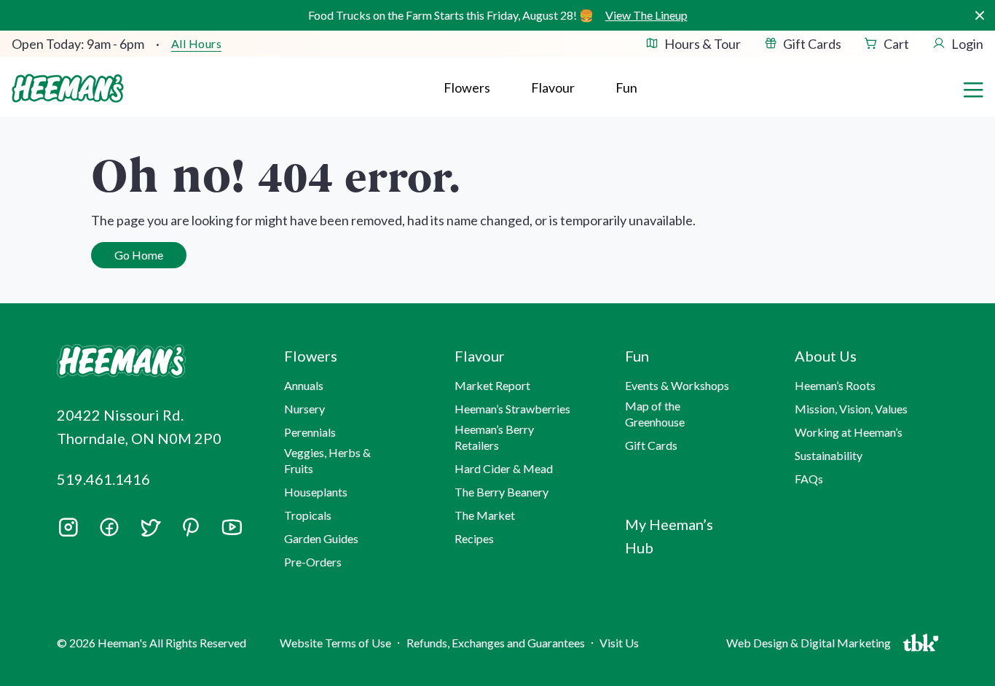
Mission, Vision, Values (851, 409)
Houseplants (315, 492)
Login (967, 44)
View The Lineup (646, 15)
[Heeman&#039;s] (154, 361)
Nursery (304, 409)
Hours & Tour (702, 44)
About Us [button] (826, 356)
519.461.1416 (103, 479)
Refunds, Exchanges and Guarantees (495, 643)
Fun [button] (637, 356)
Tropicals (307, 515)
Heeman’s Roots (835, 385)
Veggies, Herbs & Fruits (327, 460)
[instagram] (68, 532)
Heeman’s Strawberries (512, 409)
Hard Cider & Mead (504, 468)
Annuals (303, 385)
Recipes (474, 538)
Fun (626, 87)
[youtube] (231, 532)
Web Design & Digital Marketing (810, 646)
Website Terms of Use (335, 643)
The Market (485, 515)
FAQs (809, 479)
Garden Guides (321, 538)
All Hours (196, 44)
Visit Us (619, 643)
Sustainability (828, 455)
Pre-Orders (313, 562)
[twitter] (150, 532)
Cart (896, 44)
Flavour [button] (553, 87)
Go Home (138, 255)
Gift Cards (812, 44)
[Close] (979, 16)
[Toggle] (973, 88)
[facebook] (109, 527)
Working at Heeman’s (848, 432)
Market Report (492, 385)
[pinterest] (190, 527)
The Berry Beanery (501, 492)
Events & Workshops (677, 385)
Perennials (310, 432)
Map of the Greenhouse (655, 414)
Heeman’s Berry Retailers (494, 437)
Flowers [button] (467, 87)
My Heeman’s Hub (669, 535)
